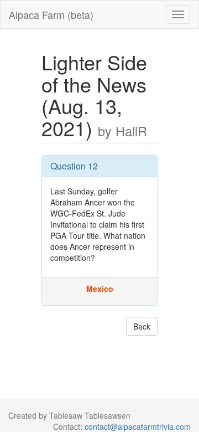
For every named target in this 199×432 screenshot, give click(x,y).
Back (141, 326)
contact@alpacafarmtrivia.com (138, 426)
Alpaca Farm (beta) (51, 14)
